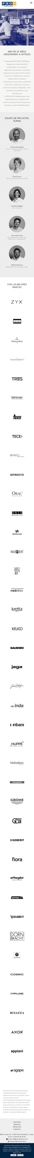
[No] (32, 1151)
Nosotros (17, 1122)
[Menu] (31, 2)
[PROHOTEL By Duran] (9, 4)
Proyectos (17, 1127)
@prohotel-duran (20, 1141)
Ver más (20, 1155)
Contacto (17, 1129)
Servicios (17, 1124)
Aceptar (13, 1155)
